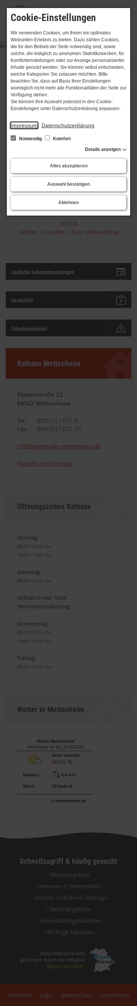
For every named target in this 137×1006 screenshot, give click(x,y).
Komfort (61, 138)
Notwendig (30, 138)
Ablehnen (68, 202)
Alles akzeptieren (69, 166)
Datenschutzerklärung (67, 125)
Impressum (24, 125)
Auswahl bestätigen (68, 184)
